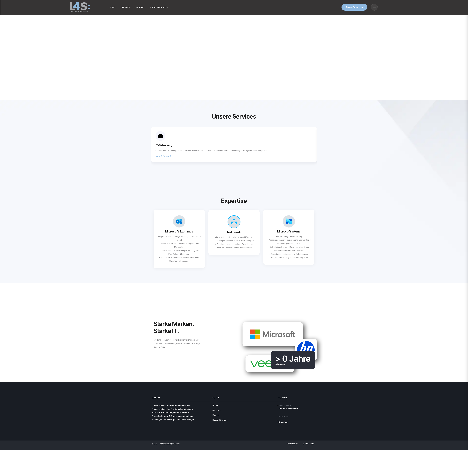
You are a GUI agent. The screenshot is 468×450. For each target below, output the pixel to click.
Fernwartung (283, 416)
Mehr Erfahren (163, 156)
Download (283, 422)
